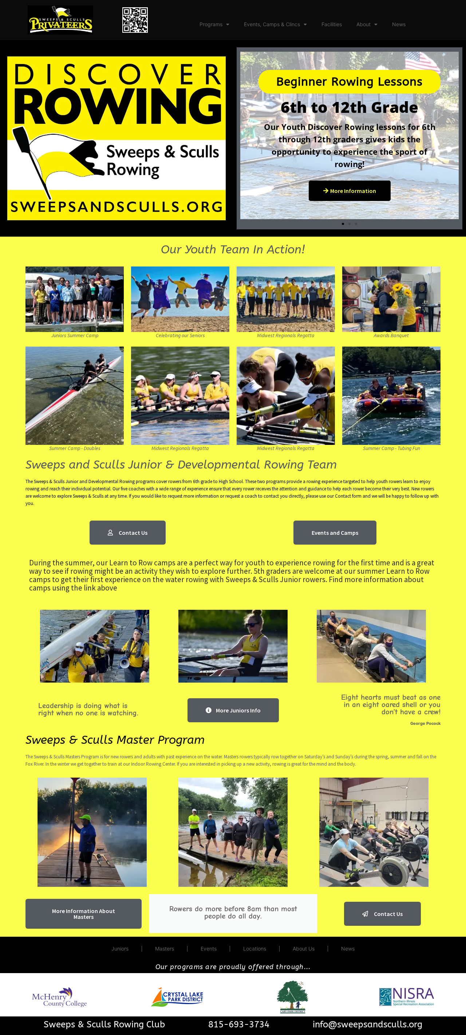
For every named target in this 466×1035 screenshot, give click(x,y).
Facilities (331, 24)
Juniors (120, 948)
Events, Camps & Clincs (272, 24)
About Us (304, 948)
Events (209, 948)
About (363, 24)
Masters (164, 948)
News (399, 24)
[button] (244, 215)
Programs (211, 24)
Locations (254, 948)
